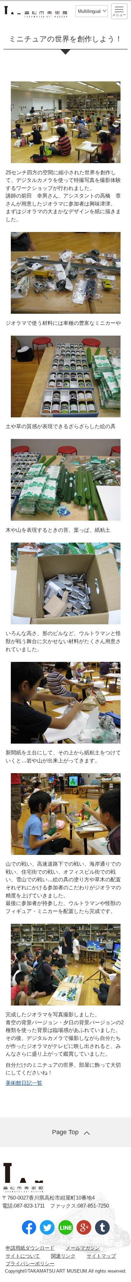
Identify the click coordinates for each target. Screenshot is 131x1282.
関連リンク (63, 1256)
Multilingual (89, 11)
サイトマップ (101, 1256)
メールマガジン (83, 1248)
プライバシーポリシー (30, 1263)
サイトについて (23, 1256)
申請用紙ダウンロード (30, 1248)
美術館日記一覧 (24, 1083)
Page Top (65, 1132)
